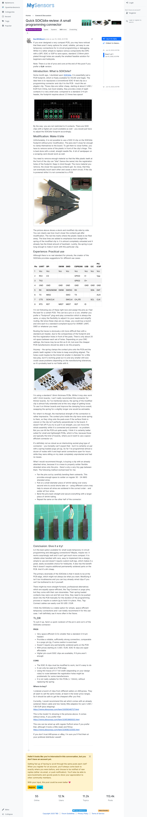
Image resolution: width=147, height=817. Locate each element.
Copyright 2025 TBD (50, 813)
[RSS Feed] (27, 33)
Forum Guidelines (68, 813)
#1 (92, 39)
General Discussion (34, 29)
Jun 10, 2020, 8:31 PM (60, 39)
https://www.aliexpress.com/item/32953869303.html (56, 719)
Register (32, 787)
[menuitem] (135, 3)
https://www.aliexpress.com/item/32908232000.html (56, 729)
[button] (11, 809)
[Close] (90, 756)
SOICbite (67, 75)
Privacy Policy (83, 813)
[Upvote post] (82, 743)
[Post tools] (91, 743)
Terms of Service (98, 813)
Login (40, 787)
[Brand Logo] (40, 5)
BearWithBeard (39, 39)
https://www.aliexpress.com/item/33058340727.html (56, 709)
